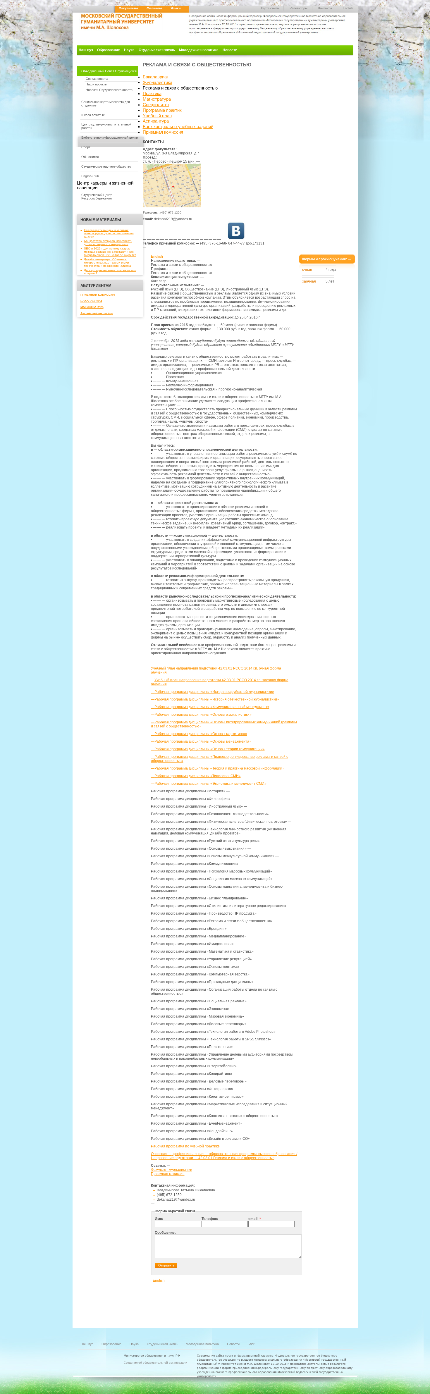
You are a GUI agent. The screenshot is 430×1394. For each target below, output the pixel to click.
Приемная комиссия (163, 132)
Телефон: (210, 1219)
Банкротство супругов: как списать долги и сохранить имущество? (108, 242)
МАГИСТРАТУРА (92, 307)
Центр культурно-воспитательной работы (106, 126)
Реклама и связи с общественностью (180, 88)
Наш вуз (86, 50)
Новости (230, 50)
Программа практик (162, 110)
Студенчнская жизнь (162, 1344)
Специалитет (156, 104)
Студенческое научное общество (106, 166)
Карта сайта (270, 8)
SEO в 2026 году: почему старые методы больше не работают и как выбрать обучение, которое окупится (110, 252)
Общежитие (90, 157)
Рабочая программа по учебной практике (185, 1146)
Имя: (159, 1219)
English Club (90, 176)
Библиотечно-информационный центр (109, 137)
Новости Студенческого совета (109, 90)
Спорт (85, 147)
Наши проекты (96, 84)
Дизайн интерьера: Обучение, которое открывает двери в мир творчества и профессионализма (107, 262)
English (348, 8)
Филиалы (154, 8)
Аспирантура (156, 121)
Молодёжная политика (202, 1344)
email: (254, 1219)
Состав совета (97, 78)
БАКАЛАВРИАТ (91, 300)
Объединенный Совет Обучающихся (109, 71)
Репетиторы (298, 8)
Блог (251, 1344)
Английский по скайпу (96, 313)
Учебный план (157, 115)
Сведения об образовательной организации (155, 1362)
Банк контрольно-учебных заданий (178, 126)
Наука (129, 50)
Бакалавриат (156, 77)
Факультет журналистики (171, 1170)
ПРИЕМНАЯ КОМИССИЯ (97, 294)
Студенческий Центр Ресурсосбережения (96, 196)
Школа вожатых (93, 115)
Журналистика (157, 82)
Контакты (325, 8)
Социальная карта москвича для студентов (105, 103)
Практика (152, 93)
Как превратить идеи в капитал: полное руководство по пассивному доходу (109, 233)
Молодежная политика (199, 50)
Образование (108, 50)
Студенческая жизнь (157, 50)
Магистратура (157, 99)
